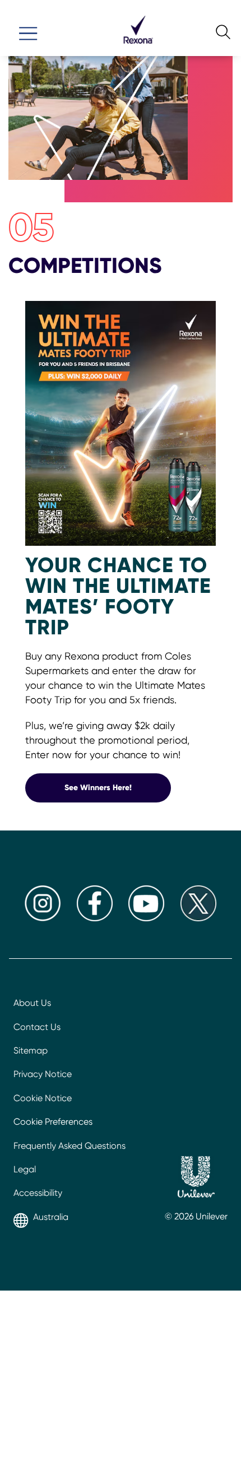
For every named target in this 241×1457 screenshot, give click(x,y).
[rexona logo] (137, 48)
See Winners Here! (117, 787)
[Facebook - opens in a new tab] (95, 918)
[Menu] (28, 28)
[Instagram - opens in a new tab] (43, 918)
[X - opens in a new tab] (198, 918)
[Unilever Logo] (196, 1178)
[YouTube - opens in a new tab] (146, 918)
